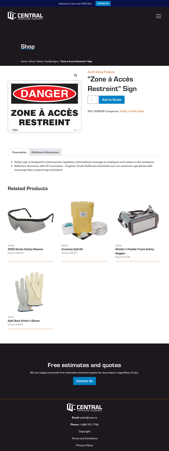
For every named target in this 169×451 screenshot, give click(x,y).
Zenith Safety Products (101, 72)
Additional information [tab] (45, 152)
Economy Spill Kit (72, 249)
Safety (40, 61)
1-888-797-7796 (84, 424)
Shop (32, 61)
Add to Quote (111, 99)
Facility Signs (51, 61)
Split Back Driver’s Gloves (24, 321)
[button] (76, 75)
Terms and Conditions (85, 438)
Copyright (84, 431)
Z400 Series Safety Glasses (25, 249)
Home (24, 61)
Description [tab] (19, 152)
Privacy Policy (84, 445)
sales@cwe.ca (84, 417)
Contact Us (103, 3)
